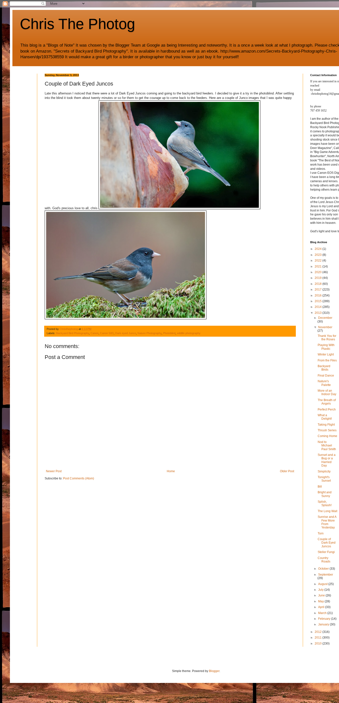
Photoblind (169, 333)
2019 (318, 278)
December (325, 318)
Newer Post (54, 471)
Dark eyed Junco (125, 333)
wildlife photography (189, 333)
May (321, 601)
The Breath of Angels (327, 401)
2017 (318, 289)
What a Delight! (325, 416)
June (322, 595)
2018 (318, 284)
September (325, 574)
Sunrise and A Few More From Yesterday (327, 522)
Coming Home (327, 436)
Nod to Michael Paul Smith (327, 445)
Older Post (287, 471)
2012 (318, 632)
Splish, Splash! (325, 503)
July (321, 589)
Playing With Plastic (326, 346)
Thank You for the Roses (327, 337)
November (325, 327)
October (324, 568)
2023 (318, 255)
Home (171, 471)
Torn (321, 533)
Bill (320, 486)
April (321, 607)
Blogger (214, 671)
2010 (318, 643)
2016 (318, 295)
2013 (318, 313)
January (324, 624)
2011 (318, 637)
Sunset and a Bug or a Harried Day (327, 460)
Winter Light (326, 354)
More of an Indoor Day (327, 392)
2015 (318, 301)
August (323, 584)
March (322, 613)
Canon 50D (107, 333)
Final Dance (326, 375)
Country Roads (324, 559)
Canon (95, 333)
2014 (318, 307)
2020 (318, 272)
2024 (318, 249)
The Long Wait (327, 511)
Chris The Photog (77, 24)
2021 (318, 266)
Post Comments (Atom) (78, 478)
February (324, 618)
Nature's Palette (324, 383)
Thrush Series (327, 430)
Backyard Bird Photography (72, 333)
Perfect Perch (327, 409)
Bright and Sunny (325, 494)
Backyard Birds (324, 367)
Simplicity (324, 471)
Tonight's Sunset (324, 478)
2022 (318, 260)
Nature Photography (149, 333)
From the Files (327, 360)
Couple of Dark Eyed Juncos (327, 542)
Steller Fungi (326, 552)
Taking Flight (326, 424)
